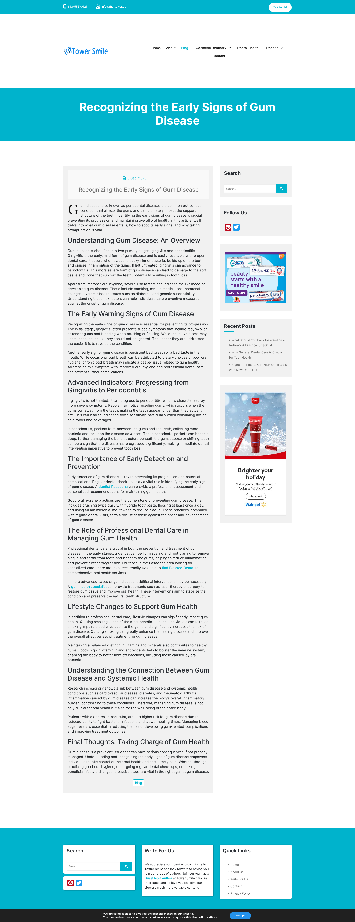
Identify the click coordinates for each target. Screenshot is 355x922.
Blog (184, 48)
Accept (240, 915)
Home (156, 48)
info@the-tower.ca (113, 6)
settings (212, 917)
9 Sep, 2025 (137, 178)
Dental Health (248, 48)
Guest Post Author (158, 878)
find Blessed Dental (178, 568)
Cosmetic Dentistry (211, 48)
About (171, 48)
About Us (237, 872)
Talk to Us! (280, 7)
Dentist (272, 48)
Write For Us (239, 879)
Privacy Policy (240, 893)
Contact (218, 56)
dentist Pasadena (113, 487)
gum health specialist (89, 587)
